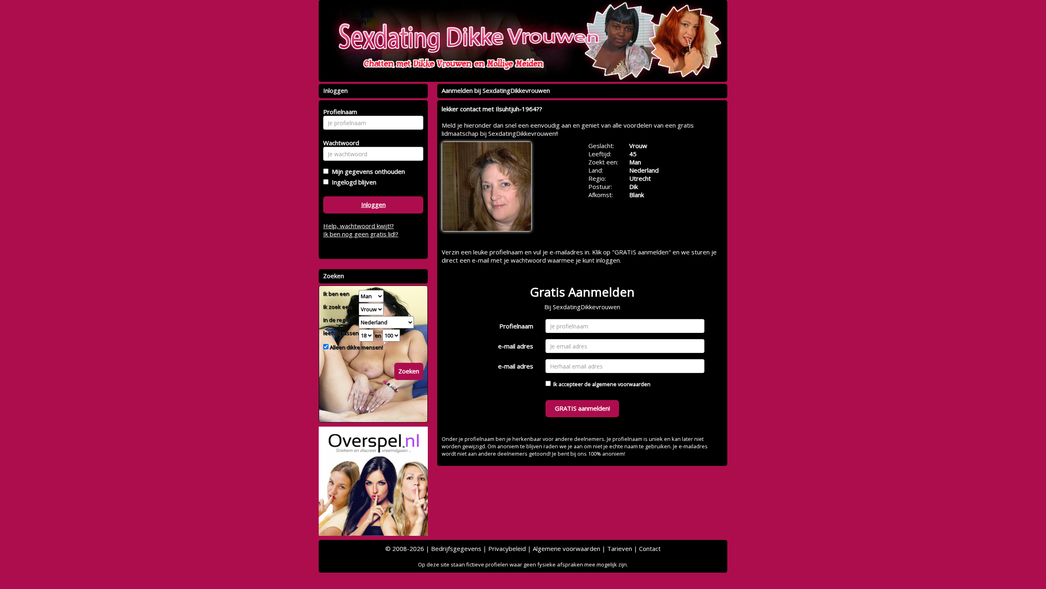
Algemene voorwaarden (566, 548)
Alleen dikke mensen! (356, 347)
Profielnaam (516, 326)
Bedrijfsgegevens (456, 548)
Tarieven (619, 548)
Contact (650, 548)
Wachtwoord (339, 143)
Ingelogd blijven (352, 182)
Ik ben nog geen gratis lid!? (360, 234)
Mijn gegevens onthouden (367, 171)
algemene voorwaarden (621, 384)
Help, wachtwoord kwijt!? (358, 226)
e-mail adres (515, 346)
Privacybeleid (507, 548)
